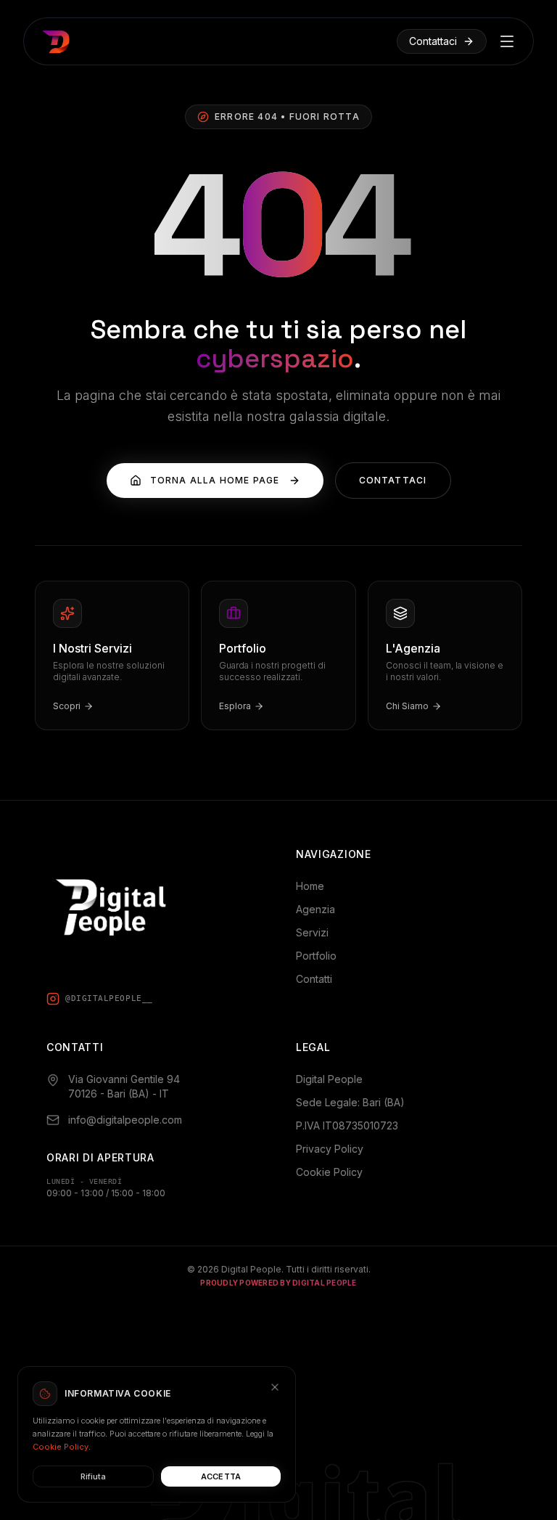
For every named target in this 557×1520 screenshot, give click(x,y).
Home (310, 886)
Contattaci (433, 41)
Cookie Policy (329, 1172)
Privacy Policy (329, 1149)
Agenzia (315, 909)
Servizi (312, 932)
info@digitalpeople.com (125, 1120)
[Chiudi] (275, 1387)
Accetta (221, 1476)
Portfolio (316, 955)
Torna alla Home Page (215, 480)
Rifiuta (93, 1476)
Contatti (314, 979)
